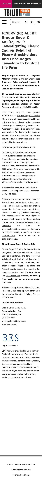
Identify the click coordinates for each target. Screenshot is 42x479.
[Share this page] (38, 22)
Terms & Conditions (21, 475)
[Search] (26, 22)
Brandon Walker (23, 222)
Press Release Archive (25, 464)
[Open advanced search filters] (32, 22)
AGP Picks (6, 4)
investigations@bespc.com (14, 229)
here (9, 147)
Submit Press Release (21, 469)
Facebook (6, 291)
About (10, 464)
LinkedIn (29, 287)
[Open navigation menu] (4, 22)
